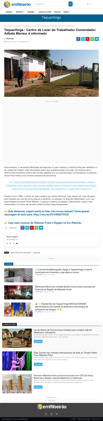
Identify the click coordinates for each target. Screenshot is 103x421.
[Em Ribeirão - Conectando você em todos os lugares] (17, 4)
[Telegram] (97, 39)
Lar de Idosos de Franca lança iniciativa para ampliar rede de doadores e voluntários (63, 331)
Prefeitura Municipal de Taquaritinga (20, 252)
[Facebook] (78, 39)
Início (5, 26)
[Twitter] (83, 39)
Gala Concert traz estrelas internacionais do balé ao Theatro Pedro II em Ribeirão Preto (65, 354)
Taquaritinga (51, 17)
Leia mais (38, 341)
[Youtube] (17, 243)
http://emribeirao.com (12, 239)
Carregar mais (51, 397)
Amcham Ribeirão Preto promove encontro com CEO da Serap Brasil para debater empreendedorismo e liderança (63, 376)
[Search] (70, 4)
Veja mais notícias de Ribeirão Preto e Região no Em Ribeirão (45, 223)
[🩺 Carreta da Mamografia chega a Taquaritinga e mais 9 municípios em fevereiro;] (18, 275)
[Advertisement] (51, 133)
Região (10, 26)
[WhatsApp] (92, 39)
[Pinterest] (87, 39)
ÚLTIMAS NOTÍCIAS (9, 324)
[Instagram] (10, 243)
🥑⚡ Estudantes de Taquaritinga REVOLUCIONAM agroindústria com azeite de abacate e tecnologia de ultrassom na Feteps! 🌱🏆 (61, 307)
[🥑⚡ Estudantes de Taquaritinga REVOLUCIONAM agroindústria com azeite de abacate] (18, 310)
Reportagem (10, 38)
